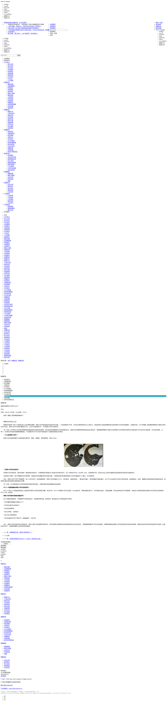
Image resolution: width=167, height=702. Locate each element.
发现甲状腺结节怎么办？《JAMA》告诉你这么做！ (25, 538)
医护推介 (10, 186)
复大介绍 (10, 64)
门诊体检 (10, 199)
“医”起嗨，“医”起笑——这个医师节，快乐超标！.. (23, 33)
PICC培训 (11, 160)
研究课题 (10, 135)
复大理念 (10, 66)
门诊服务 (7, 193)
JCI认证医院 (23, 22)
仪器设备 (10, 73)
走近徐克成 (11, 170)
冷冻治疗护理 (12, 157)
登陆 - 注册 (53, 33)
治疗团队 (10, 117)
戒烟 (9, 181)
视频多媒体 (11, 208)
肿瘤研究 (7, 129)
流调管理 (10, 108)
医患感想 (10, 206)
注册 (161, 22)
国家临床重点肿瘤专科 (11, 22)
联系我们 (53, 31)
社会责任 (10, 77)
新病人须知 (11, 93)
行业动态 (10, 192)
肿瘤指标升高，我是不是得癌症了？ (21, 532)
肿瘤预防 (7, 171)
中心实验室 (11, 140)
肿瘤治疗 (7, 109)
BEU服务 (10, 126)
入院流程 (10, 97)
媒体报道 (10, 190)
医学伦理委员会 (12, 151)
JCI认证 (10, 78)
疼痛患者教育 (12, 162)
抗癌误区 (10, 128)
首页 (5, 215)
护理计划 (10, 124)
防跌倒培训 (11, 164)
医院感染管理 (12, 159)
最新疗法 (10, 111)
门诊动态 (10, 202)
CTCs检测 (11, 166)
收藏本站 (158, 26)
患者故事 (10, 122)
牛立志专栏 (11, 146)
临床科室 (10, 119)
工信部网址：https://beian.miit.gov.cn (11, 688)
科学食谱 (10, 179)
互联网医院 (11, 86)
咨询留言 (158, 24)
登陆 (157, 22)
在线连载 (10, 150)
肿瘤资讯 (7, 182)
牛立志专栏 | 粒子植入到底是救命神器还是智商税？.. (24, 28)
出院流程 (10, 98)
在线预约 (7, 58)
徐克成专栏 (11, 144)
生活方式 (10, 177)
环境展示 (10, 71)
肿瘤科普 (10, 148)
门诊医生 (10, 197)
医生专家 (10, 120)
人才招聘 (10, 80)
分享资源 (7, 204)
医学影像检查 (12, 142)
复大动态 (10, 188)
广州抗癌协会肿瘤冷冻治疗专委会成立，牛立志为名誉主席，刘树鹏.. (29, 30)
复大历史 (10, 67)
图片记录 (10, 210)
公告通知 (10, 69)
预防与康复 (11, 175)
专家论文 (10, 137)
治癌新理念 (11, 133)
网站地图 (158, 28)
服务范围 (10, 84)
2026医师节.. (11, 31)
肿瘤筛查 (10, 173)
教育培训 (7, 153)
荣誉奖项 (10, 75)
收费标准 (10, 102)
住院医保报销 (12, 104)
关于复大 (7, 62)
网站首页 (7, 60)
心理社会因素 (12, 168)
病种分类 (10, 115)
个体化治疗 (11, 113)
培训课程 (10, 155)
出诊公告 (10, 184)
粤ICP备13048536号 (7, 685)
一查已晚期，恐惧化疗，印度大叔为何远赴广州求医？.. (25, 26)
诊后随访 (10, 100)
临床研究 (10, 131)
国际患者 (10, 95)
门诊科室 (10, 195)
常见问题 (10, 106)
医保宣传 (10, 201)
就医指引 (7, 82)
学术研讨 (10, 139)
